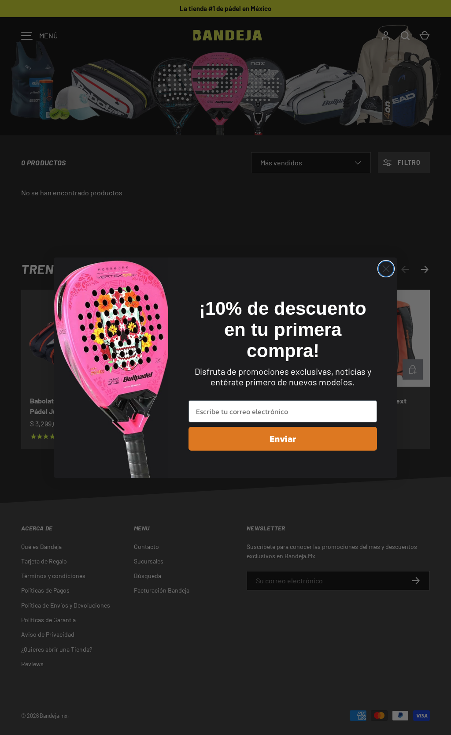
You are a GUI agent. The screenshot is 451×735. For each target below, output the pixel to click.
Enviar (283, 438)
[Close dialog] (386, 268)
